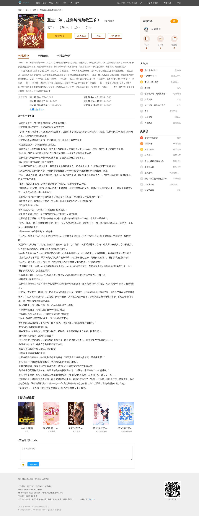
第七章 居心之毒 (91, 101)
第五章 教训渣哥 (91, 105)
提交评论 (33, 464)
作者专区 (154, 3)
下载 (98, 36)
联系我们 (48, 486)
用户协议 (30, 486)
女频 (44, 3)
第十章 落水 (35, 97)
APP (77, 3)
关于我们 (21, 486)
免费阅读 (59, 36)
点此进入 (92, 499)
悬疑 (34, 10)
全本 (64, 3)
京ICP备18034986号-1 (40, 507)
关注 (174, 21)
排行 (57, 3)
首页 (38, 3)
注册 (179, 3)
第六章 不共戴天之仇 (40, 105)
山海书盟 (45, 479)
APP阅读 (115, 36)
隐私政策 (39, 486)
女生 (27, 10)
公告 (70, 3)
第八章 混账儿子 (37, 101)
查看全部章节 (36, 109)
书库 (51, 3)
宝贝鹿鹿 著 (109, 21)
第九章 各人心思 (91, 97)
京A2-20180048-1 (25, 507)
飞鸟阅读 (37, 479)
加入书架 (81, 36)
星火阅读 (29, 479)
